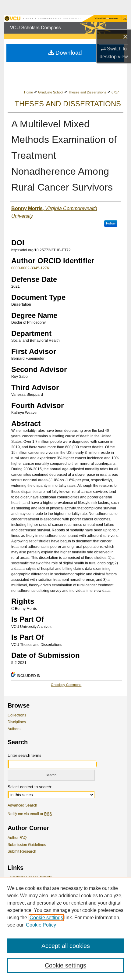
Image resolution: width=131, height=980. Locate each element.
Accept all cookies (65, 945)
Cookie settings (46, 917)
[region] (65, 928)
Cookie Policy (41, 924)
